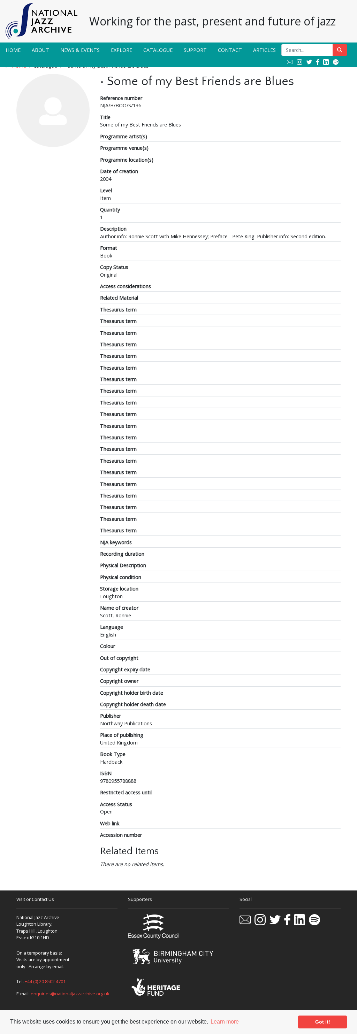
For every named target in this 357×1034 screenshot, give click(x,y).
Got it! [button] (322, 1022)
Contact (230, 50)
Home (13, 50)
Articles (264, 50)
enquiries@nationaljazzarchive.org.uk (70, 993)
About (40, 50)
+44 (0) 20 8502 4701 (45, 981)
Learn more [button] (225, 1022)
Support (195, 50)
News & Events (80, 50)
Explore (121, 50)
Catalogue (158, 50)
